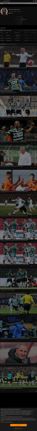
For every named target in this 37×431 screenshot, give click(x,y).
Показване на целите (18, 428)
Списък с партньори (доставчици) (6, 422)
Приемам (18, 425)
